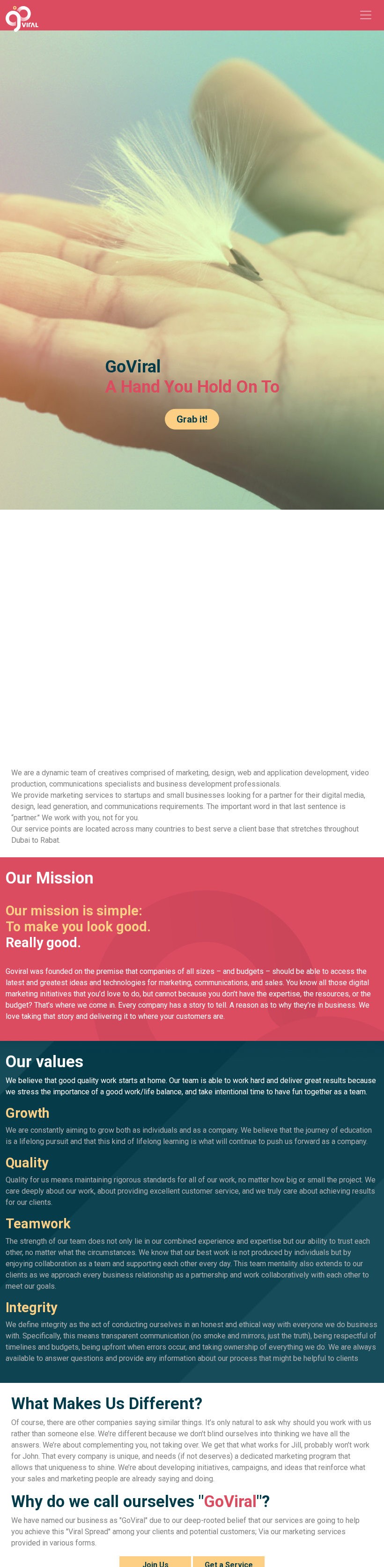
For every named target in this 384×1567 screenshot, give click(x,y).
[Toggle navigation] (365, 15)
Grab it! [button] (192, 418)
